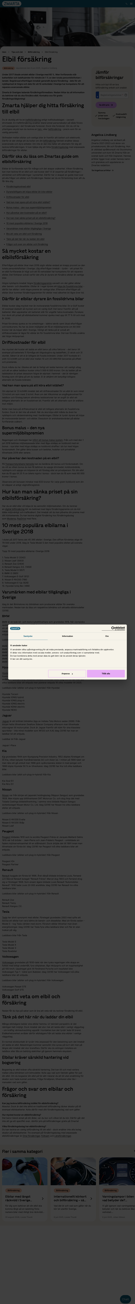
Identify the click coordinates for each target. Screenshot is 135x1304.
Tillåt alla (106, 673)
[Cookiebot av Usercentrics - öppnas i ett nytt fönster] (113, 628)
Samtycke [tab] (28, 636)
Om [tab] (107, 636)
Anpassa (66, 673)
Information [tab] (67, 636)
